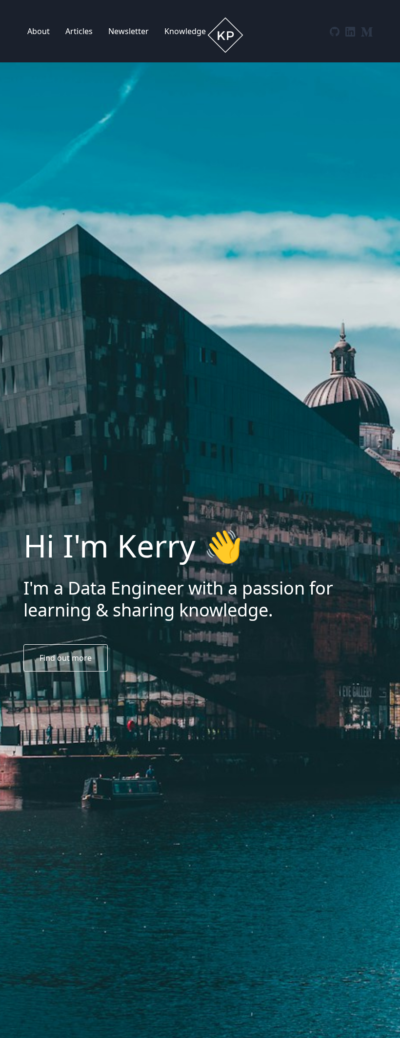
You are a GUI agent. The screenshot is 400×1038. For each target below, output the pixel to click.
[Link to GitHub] (335, 30)
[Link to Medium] (367, 30)
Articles (79, 31)
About (38, 31)
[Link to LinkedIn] (351, 30)
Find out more (66, 658)
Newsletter (128, 31)
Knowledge (185, 31)
